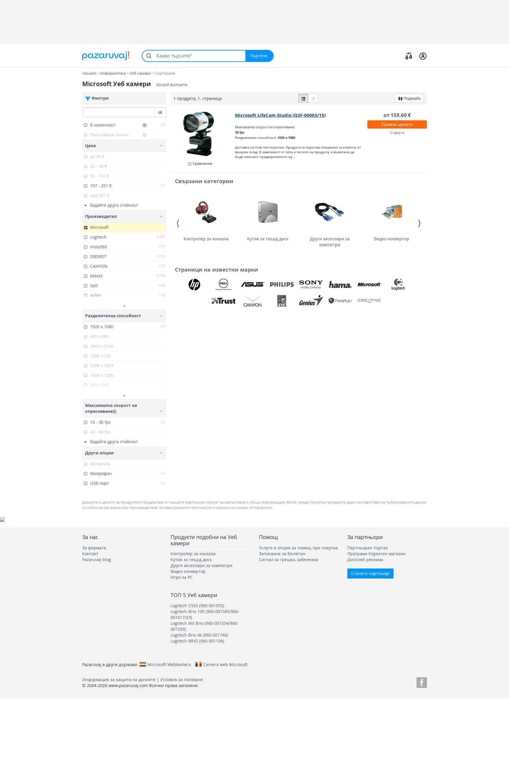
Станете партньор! (370, 573)
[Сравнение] (408, 55)
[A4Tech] (282, 301)
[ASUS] (253, 284)
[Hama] (340, 284)
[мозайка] (313, 98)
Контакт (90, 553)
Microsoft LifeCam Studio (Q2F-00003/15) (280, 115)
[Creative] (369, 301)
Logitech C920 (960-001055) (197, 605)
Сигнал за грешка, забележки (288, 559)
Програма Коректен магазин (376, 553)
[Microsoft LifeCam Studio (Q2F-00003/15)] (203, 134)
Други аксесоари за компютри (330, 241)
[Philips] (282, 284)
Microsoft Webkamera (169, 664)
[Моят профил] (422, 55)
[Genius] (311, 301)
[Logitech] (398, 284)
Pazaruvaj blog (96, 559)
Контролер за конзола (206, 238)
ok (160, 112)
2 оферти (397, 132)
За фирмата (94, 548)
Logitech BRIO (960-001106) (197, 641)
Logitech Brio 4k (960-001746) (199, 635)
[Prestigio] (340, 301)
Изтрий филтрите (171, 85)
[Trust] (223, 301)
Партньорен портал (367, 548)
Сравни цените (397, 124)
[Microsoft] (369, 284)
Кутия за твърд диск (267, 238)
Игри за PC (182, 577)
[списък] (303, 98)
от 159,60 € (397, 115)
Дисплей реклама (365, 559)
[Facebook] (422, 682)
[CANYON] (253, 301)
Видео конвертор (391, 238)
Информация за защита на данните (119, 679)
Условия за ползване (181, 679)
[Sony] (311, 284)
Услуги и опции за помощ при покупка (298, 548)
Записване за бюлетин (282, 553)
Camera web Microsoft (225, 664)
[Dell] (223, 284)
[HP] (194, 284)
